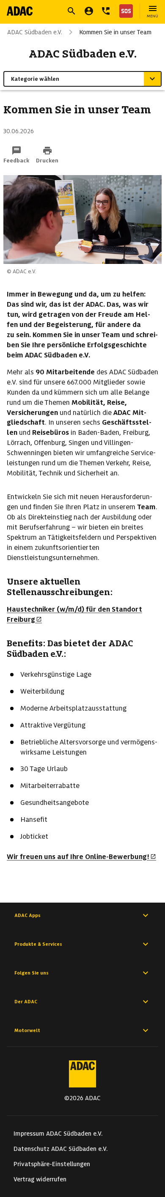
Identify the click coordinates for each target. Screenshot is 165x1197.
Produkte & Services (38, 944)
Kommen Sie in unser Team (115, 32)
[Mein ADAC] (89, 11)
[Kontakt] (106, 11)
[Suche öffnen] (71, 11)
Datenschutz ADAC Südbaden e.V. (61, 1149)
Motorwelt (27, 1030)
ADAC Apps (27, 915)
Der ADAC (25, 1002)
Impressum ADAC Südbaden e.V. (58, 1133)
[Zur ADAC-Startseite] (20, 11)
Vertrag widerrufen (40, 1179)
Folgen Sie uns (31, 973)
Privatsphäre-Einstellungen (52, 1164)
